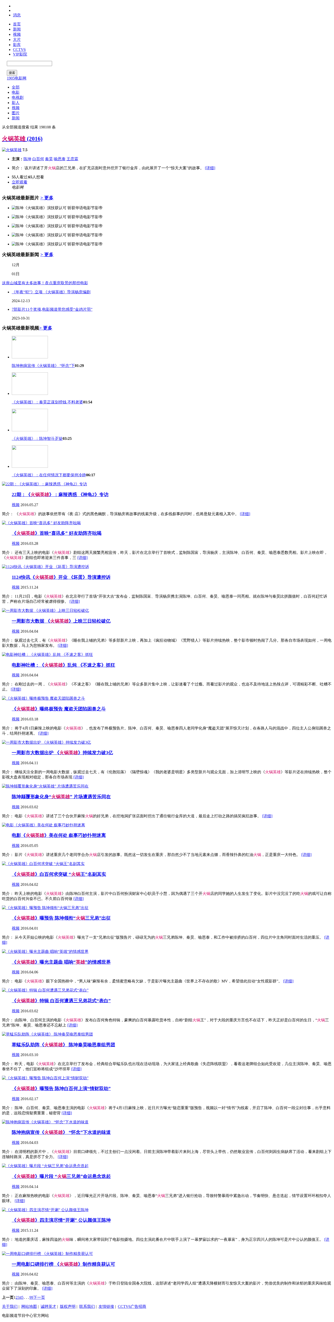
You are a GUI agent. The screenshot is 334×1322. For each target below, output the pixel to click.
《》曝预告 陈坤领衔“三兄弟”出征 (61, 918)
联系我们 (87, 1306)
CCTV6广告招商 (132, 1306)
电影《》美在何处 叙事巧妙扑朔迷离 (59, 835)
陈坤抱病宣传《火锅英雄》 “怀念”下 (43, 366)
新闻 (17, 29)
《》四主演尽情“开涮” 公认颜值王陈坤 (61, 1220)
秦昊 (49, 159)
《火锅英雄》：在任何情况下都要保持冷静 (49, 475)
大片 (17, 39)
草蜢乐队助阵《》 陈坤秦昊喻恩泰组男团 (63, 1044)
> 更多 (47, 197)
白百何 (38, 159)
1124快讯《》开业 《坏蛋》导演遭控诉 (61, 577)
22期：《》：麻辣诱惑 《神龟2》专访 (60, 494)
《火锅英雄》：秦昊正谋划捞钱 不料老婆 (47, 402)
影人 (16, 103)
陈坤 (27, 159)
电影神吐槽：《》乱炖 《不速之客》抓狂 (63, 665)
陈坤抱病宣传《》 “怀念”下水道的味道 (61, 1132)
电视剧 (17, 97)
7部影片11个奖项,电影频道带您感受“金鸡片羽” (52, 309)
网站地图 (29, 1306)
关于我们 (10, 1306)
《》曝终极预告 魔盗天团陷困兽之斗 (59, 708)
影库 (17, 45)
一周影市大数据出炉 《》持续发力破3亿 (62, 752)
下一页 (39, 1297)
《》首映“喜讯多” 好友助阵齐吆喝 (56, 533)
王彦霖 (72, 159)
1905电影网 (16, 78)
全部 (16, 87)
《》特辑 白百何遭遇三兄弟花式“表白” (61, 1000)
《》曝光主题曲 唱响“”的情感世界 (61, 962)
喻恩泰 (60, 159)
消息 (17, 15)
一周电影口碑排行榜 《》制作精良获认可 (63, 1264)
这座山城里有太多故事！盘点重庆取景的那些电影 (45, 283)
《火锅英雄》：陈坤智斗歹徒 (37, 438)
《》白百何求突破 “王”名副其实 (59, 874)
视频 (17, 34)
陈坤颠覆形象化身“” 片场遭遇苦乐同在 (61, 796)
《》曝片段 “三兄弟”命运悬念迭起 (61, 1176)
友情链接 (106, 1306)
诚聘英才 (48, 1306)
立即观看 (19, 182)
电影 (16, 92)
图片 (16, 113)
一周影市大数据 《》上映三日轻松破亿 (61, 621)
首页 (17, 24)
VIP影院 (20, 54)
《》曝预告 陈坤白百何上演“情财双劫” (61, 1088)
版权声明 (68, 1306)
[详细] (210, 168)
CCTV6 (19, 49)
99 (31, 1297)
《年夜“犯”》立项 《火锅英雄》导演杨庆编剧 (51, 292)
